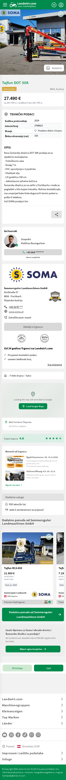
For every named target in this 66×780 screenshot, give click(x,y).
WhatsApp (17, 668)
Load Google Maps (35, 406)
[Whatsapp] (31, 734)
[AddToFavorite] (61, 14)
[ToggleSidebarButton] (5, 4)
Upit (48, 668)
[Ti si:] (6, 375)
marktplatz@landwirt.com (13, 775)
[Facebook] (18, 734)
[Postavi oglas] (54, 5)
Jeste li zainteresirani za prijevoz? (26, 509)
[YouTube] (4, 734)
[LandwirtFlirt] (38, 734)
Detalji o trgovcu (33, 327)
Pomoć (10, 746)
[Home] (22, 4)
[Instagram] (11, 734)
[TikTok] (24, 734)
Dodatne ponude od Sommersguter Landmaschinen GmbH (26, 521)
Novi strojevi (9, 88)
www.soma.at (16, 311)
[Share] (56, 214)
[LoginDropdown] (61, 5)
